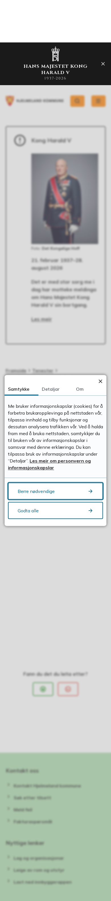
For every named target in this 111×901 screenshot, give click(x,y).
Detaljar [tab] (50, 389)
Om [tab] (80, 389)
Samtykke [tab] (18, 389)
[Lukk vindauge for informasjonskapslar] (100, 381)
